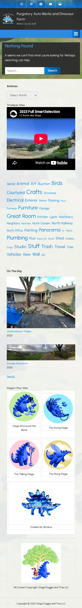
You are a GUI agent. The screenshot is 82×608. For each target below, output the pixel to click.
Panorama (50, 230)
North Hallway (62, 223)
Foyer (63, 201)
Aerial (11, 184)
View (27, 254)
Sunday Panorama (17, 363)
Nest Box (26, 223)
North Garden (41, 223)
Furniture (28, 208)
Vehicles (14, 254)
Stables (69, 238)
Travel (59, 246)
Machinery (66, 217)
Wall (36, 254)
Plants (69, 230)
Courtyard (16, 192)
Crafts (34, 191)
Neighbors (13, 223)
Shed (60, 238)
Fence (43, 200)
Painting (30, 230)
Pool (32, 238)
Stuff (34, 246)
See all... (11, 376)
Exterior (31, 200)
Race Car (42, 238)
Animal (23, 183)
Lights (53, 217)
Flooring (54, 200)
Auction (44, 183)
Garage (44, 208)
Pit (63, 230)
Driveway (50, 193)
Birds (57, 183)
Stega (10, 247)
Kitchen (42, 217)
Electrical (15, 200)
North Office (15, 230)
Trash (47, 246)
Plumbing (17, 237)
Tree (70, 247)
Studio (20, 246)
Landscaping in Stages (19, 331)
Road (51, 238)
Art (33, 183)
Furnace (12, 208)
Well (43, 254)
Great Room (21, 216)
